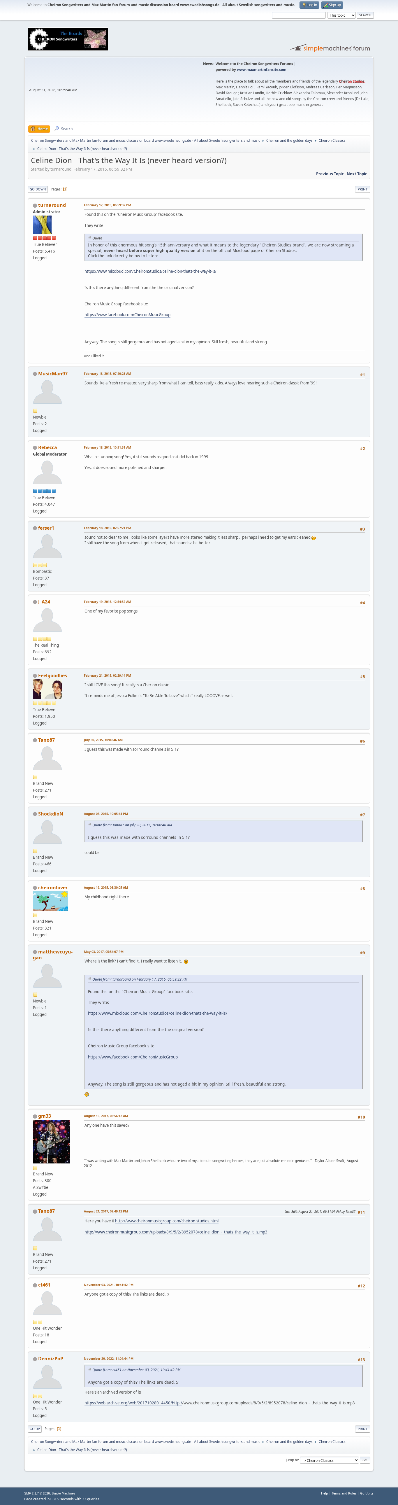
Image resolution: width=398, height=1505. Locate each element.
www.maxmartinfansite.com (261, 69)
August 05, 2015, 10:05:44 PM (106, 813)
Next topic (357, 173)
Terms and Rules (344, 1493)
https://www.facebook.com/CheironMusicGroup (127, 314)
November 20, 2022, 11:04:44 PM (108, 1358)
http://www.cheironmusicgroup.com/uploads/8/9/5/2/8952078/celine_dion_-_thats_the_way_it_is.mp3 (175, 1232)
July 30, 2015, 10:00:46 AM (103, 740)
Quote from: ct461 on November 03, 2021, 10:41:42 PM (136, 1369)
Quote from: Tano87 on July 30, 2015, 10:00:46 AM (132, 824)
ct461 (44, 1285)
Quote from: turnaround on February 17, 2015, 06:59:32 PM (139, 979)
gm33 (44, 1116)
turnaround (52, 205)
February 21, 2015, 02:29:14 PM (107, 675)
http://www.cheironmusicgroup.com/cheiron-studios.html (167, 1221)
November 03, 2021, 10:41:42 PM (108, 1284)
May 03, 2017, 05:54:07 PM (104, 951)
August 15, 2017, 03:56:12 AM (106, 1116)
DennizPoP (50, 1358)
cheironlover (53, 887)
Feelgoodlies (52, 675)
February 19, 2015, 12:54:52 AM (107, 601)
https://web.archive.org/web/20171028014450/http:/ (133, 1403)
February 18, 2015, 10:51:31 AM (107, 447)
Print (362, 189)
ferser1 (46, 528)
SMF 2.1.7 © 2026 (37, 1493)
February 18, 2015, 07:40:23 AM (107, 373)
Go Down (38, 189)
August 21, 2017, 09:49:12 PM (106, 1211)
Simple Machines (63, 1493)
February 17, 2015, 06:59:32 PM (107, 205)
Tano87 (46, 740)
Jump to (292, 1459)
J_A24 (44, 601)
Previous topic (330, 173)
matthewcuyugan (53, 955)
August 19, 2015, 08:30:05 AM (106, 887)
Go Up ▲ (367, 1493)
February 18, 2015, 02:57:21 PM (107, 528)
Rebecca (47, 447)
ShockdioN (50, 814)
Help (324, 1493)
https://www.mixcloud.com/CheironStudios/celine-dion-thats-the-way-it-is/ (150, 271)
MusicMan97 (53, 373)
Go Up (35, 1429)
